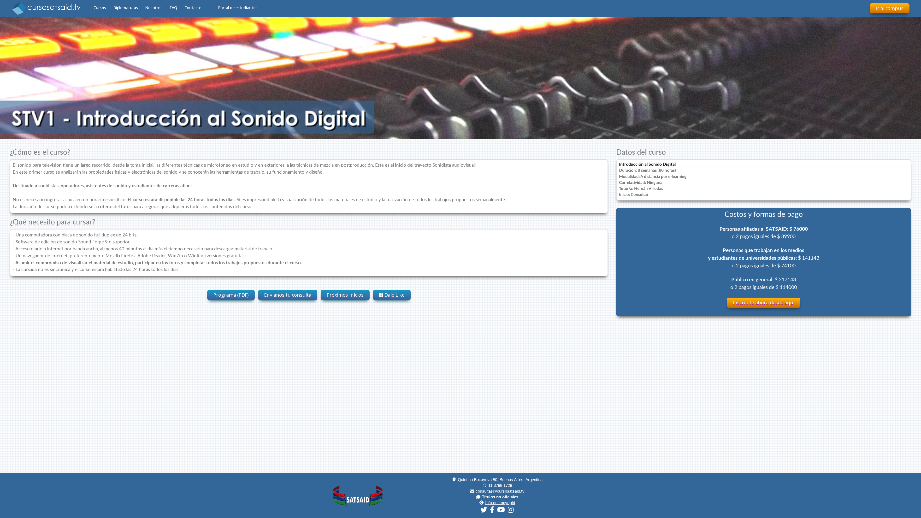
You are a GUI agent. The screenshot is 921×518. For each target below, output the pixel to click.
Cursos (100, 7)
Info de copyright (500, 502)
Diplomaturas (125, 7)
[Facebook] (492, 509)
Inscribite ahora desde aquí (763, 302)
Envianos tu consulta (287, 295)
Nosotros (153, 7)
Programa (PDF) (231, 295)
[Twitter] (483, 509)
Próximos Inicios (345, 295)
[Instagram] (511, 509)
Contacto (192, 7)
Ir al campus (889, 8)
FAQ (173, 7)
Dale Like (394, 295)
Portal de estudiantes (237, 7)
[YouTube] (501, 509)
